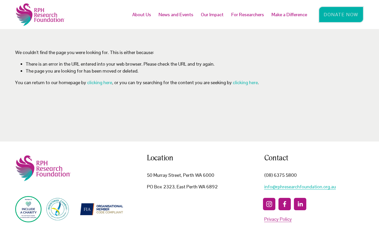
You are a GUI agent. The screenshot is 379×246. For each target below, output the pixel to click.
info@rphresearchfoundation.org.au (300, 187)
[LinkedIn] (300, 204)
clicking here (99, 82)
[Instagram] (269, 204)
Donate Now (341, 14)
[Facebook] (284, 204)
